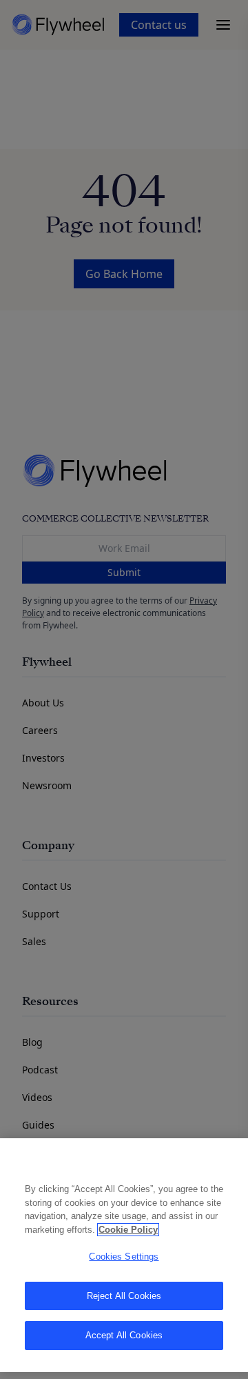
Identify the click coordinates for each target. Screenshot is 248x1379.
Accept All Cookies (124, 1335)
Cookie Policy (128, 1229)
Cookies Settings (123, 1256)
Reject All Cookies (124, 1296)
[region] (124, 1255)
